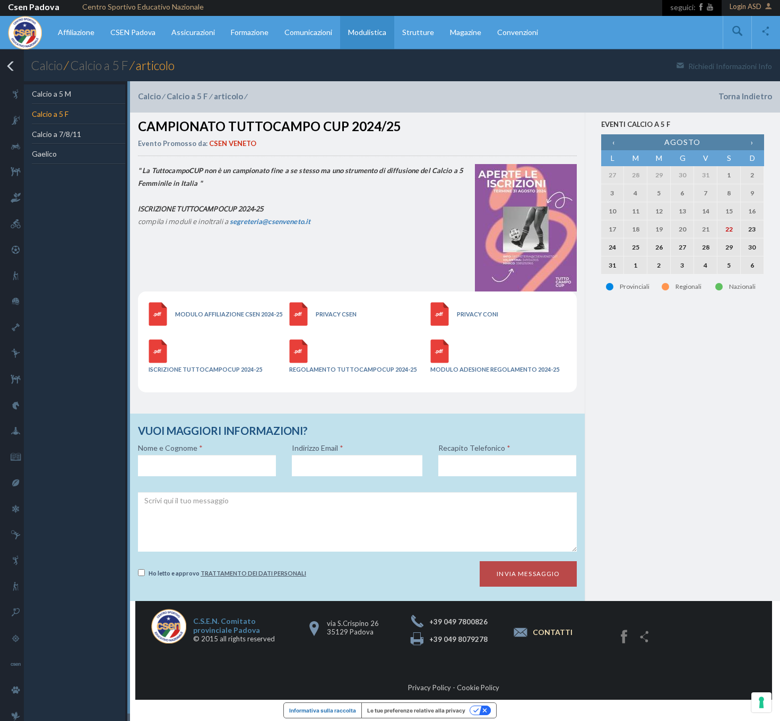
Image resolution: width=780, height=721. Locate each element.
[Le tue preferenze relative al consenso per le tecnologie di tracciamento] (761, 702)
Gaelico (44, 153)
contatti (553, 632)
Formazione (249, 32)
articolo (228, 96)
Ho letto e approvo (227, 573)
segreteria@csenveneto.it (270, 221)
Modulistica (367, 32)
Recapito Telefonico (474, 448)
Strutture (418, 32)
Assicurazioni (193, 32)
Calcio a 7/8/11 (56, 134)
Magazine (465, 32)
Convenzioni (517, 32)
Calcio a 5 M (51, 93)
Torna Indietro (745, 96)
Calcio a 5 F (99, 65)
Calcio (47, 65)
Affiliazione (76, 32)
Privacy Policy (429, 687)
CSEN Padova (132, 32)
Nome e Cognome (170, 448)
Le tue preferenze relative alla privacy (416, 710)
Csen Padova (33, 7)
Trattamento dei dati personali (253, 573)
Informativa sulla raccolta (322, 710)
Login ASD (745, 7)
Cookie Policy (478, 687)
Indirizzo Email (317, 448)
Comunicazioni (308, 32)
